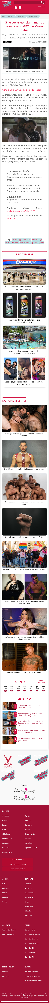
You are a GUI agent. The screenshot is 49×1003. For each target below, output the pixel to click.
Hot (3, 884)
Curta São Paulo (8, 934)
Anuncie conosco (17, 860)
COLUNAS (6, 925)
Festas (4, 893)
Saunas (28, 838)
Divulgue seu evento (18, 864)
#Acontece (29, 897)
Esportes (5, 847)
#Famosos (28, 915)
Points (27, 829)
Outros (5, 902)
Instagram (6, 976)
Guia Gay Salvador (32, 943)
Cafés (4, 829)
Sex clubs (28, 843)
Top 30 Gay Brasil (8, 930)
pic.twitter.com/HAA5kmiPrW (21, 211)
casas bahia (27, 240)
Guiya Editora (30, 930)
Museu (28, 820)
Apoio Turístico (31, 847)
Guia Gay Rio (30, 957)
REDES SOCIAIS (8, 967)
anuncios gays (37, 240)
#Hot (26, 902)
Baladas (5, 820)
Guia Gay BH (29, 948)
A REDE (27, 925)
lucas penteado (25, 243)
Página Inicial (7, 16)
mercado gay (16, 240)
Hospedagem (7, 852)
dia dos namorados (11, 243)
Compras (5, 843)
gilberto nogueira (38, 243)
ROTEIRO (5, 811)
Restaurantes (30, 834)
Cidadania (6, 834)
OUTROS (28, 967)
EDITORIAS (29, 879)
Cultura (5, 897)
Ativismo (5, 888)
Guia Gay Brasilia (31, 939)
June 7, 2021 (12, 218)
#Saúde (28, 911)
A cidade (5, 816)
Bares (4, 825)
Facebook (5, 972)
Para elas (28, 825)
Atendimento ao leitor (18, 869)
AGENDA (30, 682)
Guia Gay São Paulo (32, 934)
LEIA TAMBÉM (24, 254)
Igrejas (27, 816)
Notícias (21, 16)
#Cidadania (29, 893)
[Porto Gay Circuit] (24, 798)
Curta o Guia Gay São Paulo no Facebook (21, 89)
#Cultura (28, 888)
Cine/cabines (7, 838)
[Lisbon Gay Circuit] (24, 791)
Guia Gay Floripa (31, 952)
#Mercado (33, 16)
